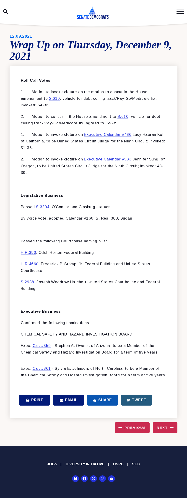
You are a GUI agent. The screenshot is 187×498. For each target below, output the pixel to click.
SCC (136, 464)
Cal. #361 (42, 368)
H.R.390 (28, 252)
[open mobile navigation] (180, 11)
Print (37, 400)
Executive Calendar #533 (107, 159)
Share (105, 400)
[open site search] (6, 12)
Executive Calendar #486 (107, 134)
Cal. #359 (42, 345)
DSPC (118, 464)
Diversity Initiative (85, 464)
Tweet (139, 400)
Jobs (52, 464)
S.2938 (27, 282)
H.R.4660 (29, 264)
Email (71, 400)
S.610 (54, 98)
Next (162, 428)
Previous (135, 428)
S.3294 (42, 207)
